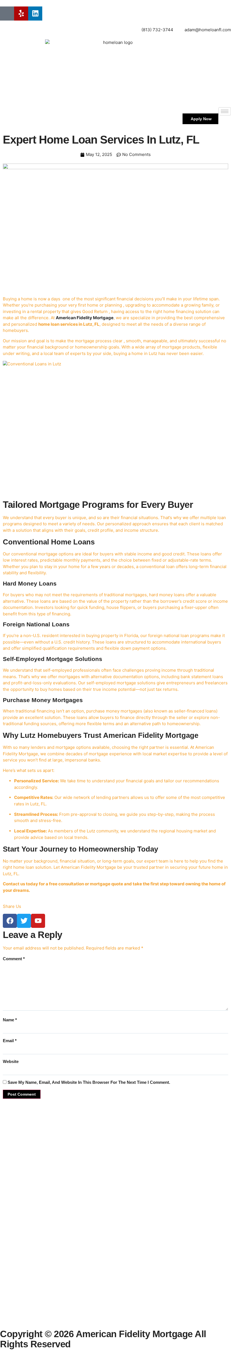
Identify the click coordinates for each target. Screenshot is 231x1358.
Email (10, 1040)
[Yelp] (21, 13)
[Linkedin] (35, 13)
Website (11, 1061)
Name (10, 1019)
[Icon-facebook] (7, 13)
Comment (14, 958)
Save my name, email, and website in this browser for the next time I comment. (89, 1082)
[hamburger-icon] (224, 111)
